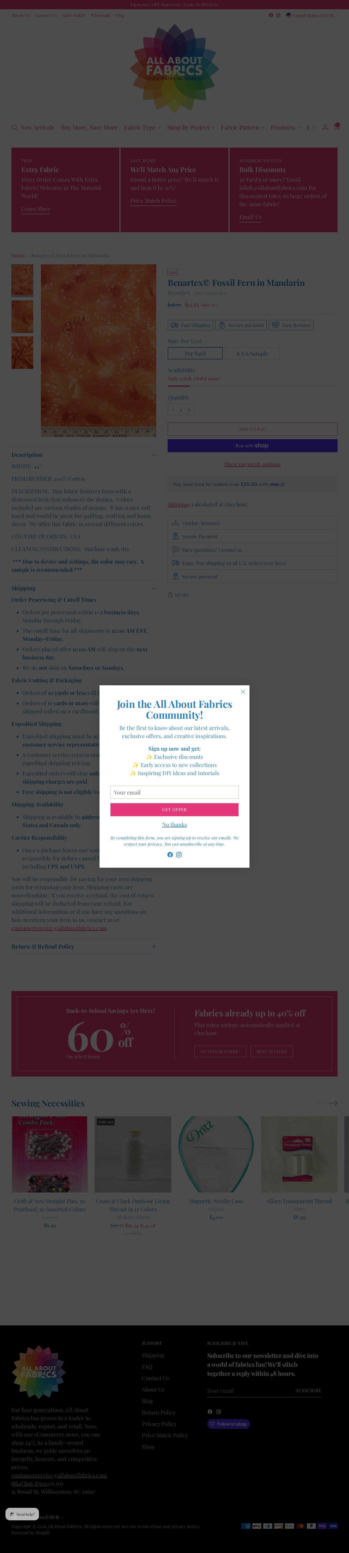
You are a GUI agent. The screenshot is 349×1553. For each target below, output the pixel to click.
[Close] (243, 691)
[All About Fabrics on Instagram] (179, 855)
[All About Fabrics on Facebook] (170, 855)
